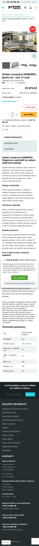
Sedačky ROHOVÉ (8, 17)
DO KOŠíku (29, 115)
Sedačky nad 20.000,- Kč (25, 17)
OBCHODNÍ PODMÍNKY (10, 416)
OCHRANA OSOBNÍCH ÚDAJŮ (12, 420)
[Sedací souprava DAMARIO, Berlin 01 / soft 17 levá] (19, 42)
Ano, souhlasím (19, 278)
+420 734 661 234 (9, 517)
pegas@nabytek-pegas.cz (11, 508)
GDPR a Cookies (8, 435)
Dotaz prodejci (25, 126)
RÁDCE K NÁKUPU (8, 424)
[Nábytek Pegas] (14, 7)
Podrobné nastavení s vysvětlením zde (19, 283)
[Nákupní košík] (36, 7)
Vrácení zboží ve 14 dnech (11, 443)
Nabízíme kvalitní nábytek (11, 431)
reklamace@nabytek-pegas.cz (12, 530)
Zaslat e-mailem (10, 126)
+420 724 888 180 (13, 2)
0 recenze (21, 83)
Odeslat (30, 394)
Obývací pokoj (19, 15)
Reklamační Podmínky (10, 446)
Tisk (6, 130)
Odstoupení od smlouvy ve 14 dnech (15, 409)
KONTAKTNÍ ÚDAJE (9, 412)
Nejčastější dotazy (9, 101)
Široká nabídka (7, 439)
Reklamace (6, 450)
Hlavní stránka (7, 15)
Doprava (5, 427)
